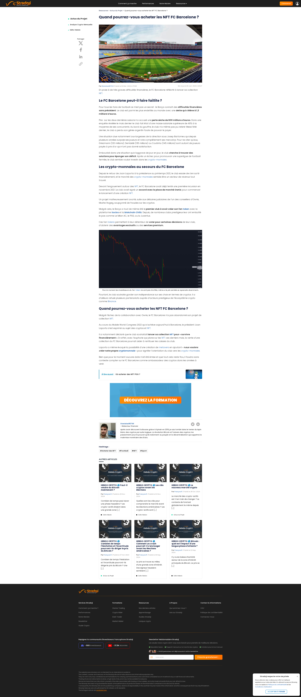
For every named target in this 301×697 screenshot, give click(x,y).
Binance (112, 301)
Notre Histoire (165, 3)
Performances (148, 3)
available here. (101, 690)
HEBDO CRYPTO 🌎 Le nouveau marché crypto (184, 486)
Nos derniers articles (147, 608)
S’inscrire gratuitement (207, 657)
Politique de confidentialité (277, 685)
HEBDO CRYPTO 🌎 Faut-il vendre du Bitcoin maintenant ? (114, 487)
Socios (115, 212)
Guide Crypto (84, 625)
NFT (101, 93)
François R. (108, 494)
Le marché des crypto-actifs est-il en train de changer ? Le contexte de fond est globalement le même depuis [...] (185, 502)
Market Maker (117, 621)
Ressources (103, 10)
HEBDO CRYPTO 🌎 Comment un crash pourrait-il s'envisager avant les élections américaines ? (148, 546)
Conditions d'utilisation (263, 687)
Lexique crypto (145, 621)
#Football (123, 451)
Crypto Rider (117, 612)
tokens (111, 222)
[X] (81, 43)
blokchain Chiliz (133, 212)
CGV (202, 608)
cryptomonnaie (127, 350)
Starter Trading (118, 608)
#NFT (134, 451)
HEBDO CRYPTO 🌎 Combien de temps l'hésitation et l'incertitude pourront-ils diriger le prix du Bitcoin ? (115, 546)
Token (137, 290)
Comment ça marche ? (88, 608)
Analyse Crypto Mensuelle (81, 24)
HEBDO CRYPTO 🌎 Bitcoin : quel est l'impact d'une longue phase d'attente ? (185, 543)
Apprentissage (145, 612)
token (186, 208)
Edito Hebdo (75, 30)
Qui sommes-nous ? (177, 608)
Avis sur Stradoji (175, 612)
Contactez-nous (207, 617)
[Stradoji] (18, 3)
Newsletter (83, 621)
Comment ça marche (127, 3)
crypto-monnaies (157, 159)
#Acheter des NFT (108, 451)
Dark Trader (117, 617)
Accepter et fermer (276, 691)
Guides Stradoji (145, 617)
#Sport (143, 451)
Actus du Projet (78, 18)
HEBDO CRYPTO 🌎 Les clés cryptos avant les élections (150, 487)
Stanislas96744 (107, 86)
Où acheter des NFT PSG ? (127, 374)
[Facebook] (80, 49)
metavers (164, 347)
